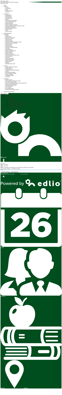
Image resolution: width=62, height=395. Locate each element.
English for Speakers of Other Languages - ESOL (14, 25)
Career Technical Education (10, 21)
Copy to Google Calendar (5, 168)
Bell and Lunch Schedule (10, 37)
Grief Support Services (9, 59)
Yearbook (7, 62)
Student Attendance (9, 10)
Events (1, 169)
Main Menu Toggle (4, 3)
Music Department (8, 18)
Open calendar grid (14, 171)
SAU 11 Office (8, 87)
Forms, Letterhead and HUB (10, 73)
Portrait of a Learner (9, 38)
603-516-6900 (17, 174)
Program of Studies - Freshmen (11, 43)
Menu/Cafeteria (8, 36)
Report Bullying (8, 45)
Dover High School (9, 86)
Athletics (7, 19)
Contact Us (7, 11)
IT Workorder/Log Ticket (10, 63)
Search (3, 161)
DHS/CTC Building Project (10, 50)
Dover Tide (7, 57)
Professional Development (10, 72)
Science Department (9, 22)
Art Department (8, 17)
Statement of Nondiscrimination (11, 47)
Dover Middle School (9, 88)
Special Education (8, 29)
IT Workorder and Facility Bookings (12, 70)
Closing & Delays (8, 44)
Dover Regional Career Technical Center (15, 105)
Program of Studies (9, 40)
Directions (26, 387)
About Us (7, 7)
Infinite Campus (8, 61)
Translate (9, 94)
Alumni (6, 9)
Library (6, 30)
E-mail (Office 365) (9, 68)
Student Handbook (9, 49)
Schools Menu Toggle (7, 96)
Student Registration (9, 51)
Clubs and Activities (9, 46)
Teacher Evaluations (9, 74)
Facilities (7, 71)
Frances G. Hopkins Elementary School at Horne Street (16, 82)
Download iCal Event (16, 168)
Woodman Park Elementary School (12, 89)
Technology (7, 76)
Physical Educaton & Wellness (11, 20)
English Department (9, 23)
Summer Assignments (9, 58)
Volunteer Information (9, 60)
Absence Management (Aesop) (11, 66)
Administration (8, 14)
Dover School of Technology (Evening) (13, 80)
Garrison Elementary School (10, 85)
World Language (8, 31)
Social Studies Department (10, 26)
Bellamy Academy (8, 79)
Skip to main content (4, 1)
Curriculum (7, 48)
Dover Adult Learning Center (11, 81)
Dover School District (12, 98)
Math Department (8, 15)
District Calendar (8, 52)
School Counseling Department (11, 24)
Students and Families (9, 53)
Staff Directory (8, 8)
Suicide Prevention (9, 56)
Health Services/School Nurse (11, 27)
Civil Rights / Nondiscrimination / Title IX (13, 41)
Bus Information (8, 39)
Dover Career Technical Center (11, 84)
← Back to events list (5, 171)
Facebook (3, 159)
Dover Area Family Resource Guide (12, 54)
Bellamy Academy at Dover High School (15, 106)
